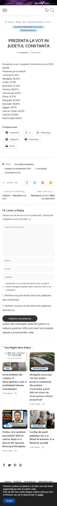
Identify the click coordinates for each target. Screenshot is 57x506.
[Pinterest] (43, 182)
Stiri (8, 369)
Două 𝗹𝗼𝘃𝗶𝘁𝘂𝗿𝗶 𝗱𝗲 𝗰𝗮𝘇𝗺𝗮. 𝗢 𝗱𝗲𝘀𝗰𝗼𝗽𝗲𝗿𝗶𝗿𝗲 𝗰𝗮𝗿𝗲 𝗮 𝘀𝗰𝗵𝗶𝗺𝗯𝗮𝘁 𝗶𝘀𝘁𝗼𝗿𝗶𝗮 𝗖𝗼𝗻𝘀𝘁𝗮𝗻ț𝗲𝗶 (14, 381)
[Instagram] (20, 465)
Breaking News (28, 30)
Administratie (39, 369)
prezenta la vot (13, 172)
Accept (9, 500)
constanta (42, 168)
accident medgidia (24, 164)
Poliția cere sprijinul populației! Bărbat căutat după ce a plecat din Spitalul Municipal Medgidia (13, 439)
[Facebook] (27, 182)
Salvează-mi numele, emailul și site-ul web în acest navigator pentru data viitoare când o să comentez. (28, 286)
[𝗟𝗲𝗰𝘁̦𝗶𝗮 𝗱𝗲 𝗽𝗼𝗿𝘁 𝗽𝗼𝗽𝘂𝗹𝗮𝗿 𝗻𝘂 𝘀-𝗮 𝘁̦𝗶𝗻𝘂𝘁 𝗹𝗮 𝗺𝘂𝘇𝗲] (42, 419)
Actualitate (38, 426)
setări (40, 494)
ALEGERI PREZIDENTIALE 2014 (28, 27)
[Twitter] (35, 182)
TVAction (23, 53)
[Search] (51, 10)
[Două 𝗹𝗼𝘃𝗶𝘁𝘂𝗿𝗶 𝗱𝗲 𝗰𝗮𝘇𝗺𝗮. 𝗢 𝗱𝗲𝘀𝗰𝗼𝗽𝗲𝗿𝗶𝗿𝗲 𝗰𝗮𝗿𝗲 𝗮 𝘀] (14, 361)
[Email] (51, 182)
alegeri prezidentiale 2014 (18, 168)
